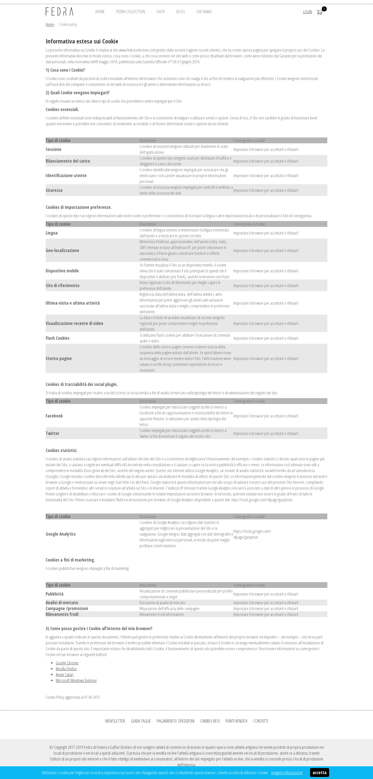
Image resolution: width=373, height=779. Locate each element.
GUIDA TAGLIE (141, 721)
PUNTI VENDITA (236, 721)
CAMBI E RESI (210, 721)
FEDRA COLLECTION (130, 11)
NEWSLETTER (115, 721)
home (100, 11)
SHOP (160, 11)
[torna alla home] (66, 11)
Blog (180, 11)
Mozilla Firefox (66, 669)
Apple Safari (64, 674)
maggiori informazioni (286, 772)
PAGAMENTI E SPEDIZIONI (175, 721)
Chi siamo (204, 11)
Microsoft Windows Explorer (76, 680)
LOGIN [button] (307, 11)
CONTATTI (260, 721)
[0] (320, 11)
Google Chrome (67, 663)
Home (50, 24)
